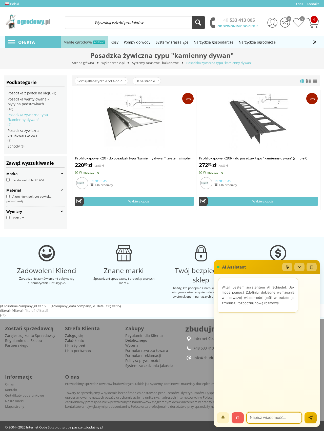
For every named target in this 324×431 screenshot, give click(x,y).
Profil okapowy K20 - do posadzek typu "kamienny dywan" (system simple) (133, 158)
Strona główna (83, 62)
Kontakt (11, 389)
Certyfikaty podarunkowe (24, 395)
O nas (9, 384)
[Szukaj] (198, 22)
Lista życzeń (75, 345)
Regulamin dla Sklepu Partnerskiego (23, 343)
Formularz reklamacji (143, 355)
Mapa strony (14, 406)
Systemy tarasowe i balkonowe (155, 62)
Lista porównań (78, 350)
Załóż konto (74, 340)
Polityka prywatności (142, 360)
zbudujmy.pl (93, 427)
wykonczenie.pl (113, 62)
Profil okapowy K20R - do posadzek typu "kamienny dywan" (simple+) (253, 158)
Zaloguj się (74, 335)
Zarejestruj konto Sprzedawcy (30, 335)
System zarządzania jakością (149, 365)
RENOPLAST (100, 181)
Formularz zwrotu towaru (146, 350)
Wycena (131, 345)
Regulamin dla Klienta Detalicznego (144, 338)
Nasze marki (14, 401)
